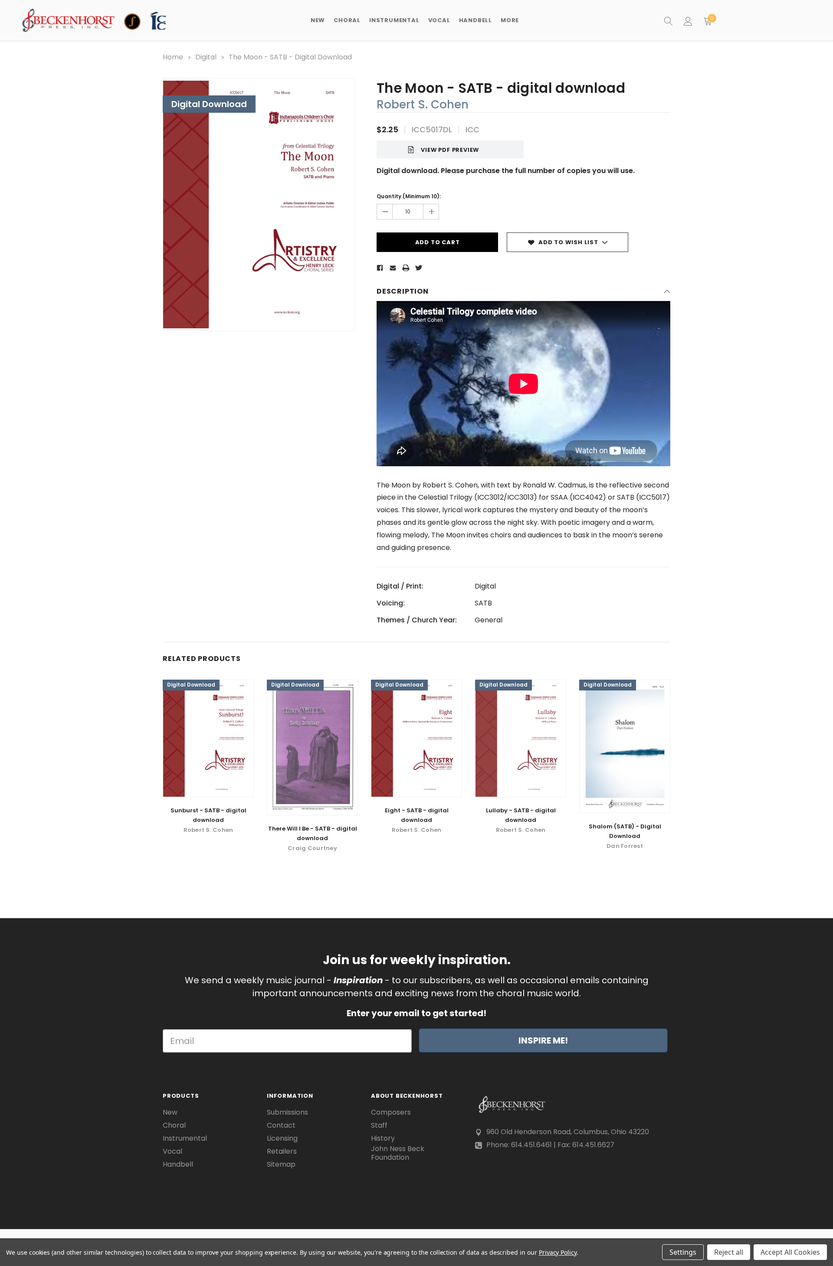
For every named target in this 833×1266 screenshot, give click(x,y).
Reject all (728, 1252)
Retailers (282, 1151)
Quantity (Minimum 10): (409, 196)
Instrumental (185, 1138)
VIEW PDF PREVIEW (450, 150)
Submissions (287, 1112)
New (318, 20)
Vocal (172, 1151)
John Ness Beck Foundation (397, 1153)
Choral (174, 1125)
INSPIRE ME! (543, 1040)
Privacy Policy (558, 1252)
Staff (379, 1125)
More (510, 20)
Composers (391, 1112)
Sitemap (281, 1164)
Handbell (178, 1164)
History (383, 1138)
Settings (682, 1252)
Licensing (282, 1138)
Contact (281, 1125)
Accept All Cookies (790, 1252)
